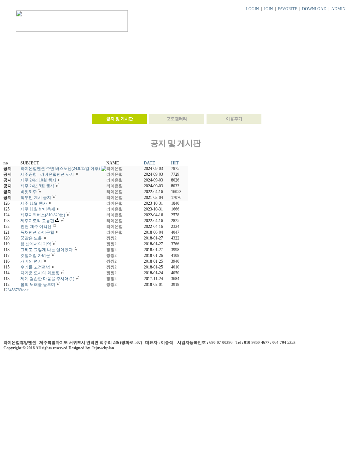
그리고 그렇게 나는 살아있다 (46, 249)
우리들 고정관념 (35, 267)
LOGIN (252, 8)
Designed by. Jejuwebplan (91, 348)
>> (26, 290)
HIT (175, 163)
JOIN (268, 8)
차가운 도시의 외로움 (39, 273)
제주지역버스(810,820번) (42, 215)
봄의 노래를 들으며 (37, 284)
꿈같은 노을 (31, 238)
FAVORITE (287, 8)
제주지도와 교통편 (37, 220)
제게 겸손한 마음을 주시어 (44, 278)
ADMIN (338, 8)
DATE (149, 163)
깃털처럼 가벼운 (35, 255)
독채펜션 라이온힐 (37, 232)
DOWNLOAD (314, 8)
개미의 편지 (31, 261)
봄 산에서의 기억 (35, 244)
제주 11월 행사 (33, 203)
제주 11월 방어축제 (37, 209)
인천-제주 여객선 (35, 226)
